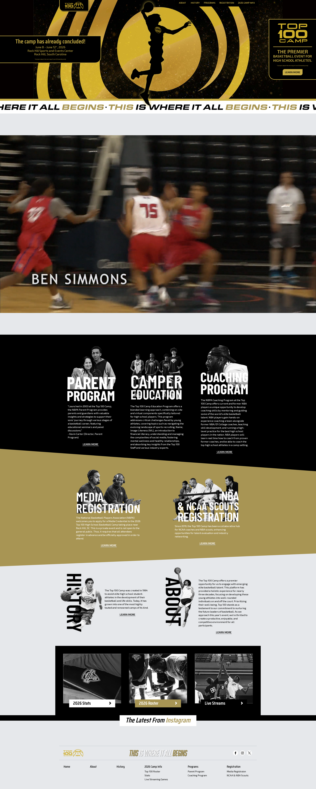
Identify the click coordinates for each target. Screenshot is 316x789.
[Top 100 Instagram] (242, 753)
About (182, 3)
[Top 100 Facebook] (235, 753)
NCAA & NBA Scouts (237, 775)
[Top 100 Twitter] (249, 753)
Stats (147, 775)
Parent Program (196, 771)
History (195, 3)
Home (67, 767)
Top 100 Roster (152, 771)
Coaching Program (197, 775)
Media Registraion (236, 771)
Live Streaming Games (156, 779)
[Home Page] (74, 5)
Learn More (292, 72)
